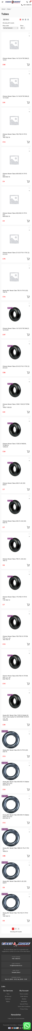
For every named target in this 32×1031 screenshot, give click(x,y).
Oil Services (8, 996)
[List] (25, 19)
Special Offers (24, 1004)
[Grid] (20, 19)
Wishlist (24, 999)
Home (3, 9)
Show (21, 25)
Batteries (7, 999)
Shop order (6, 25)
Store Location (24, 994)
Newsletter (24, 1001)
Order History (24, 996)
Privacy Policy (24, 1009)
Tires (8, 994)
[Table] (28, 19)
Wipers (8, 1001)
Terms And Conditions (24, 1006)
